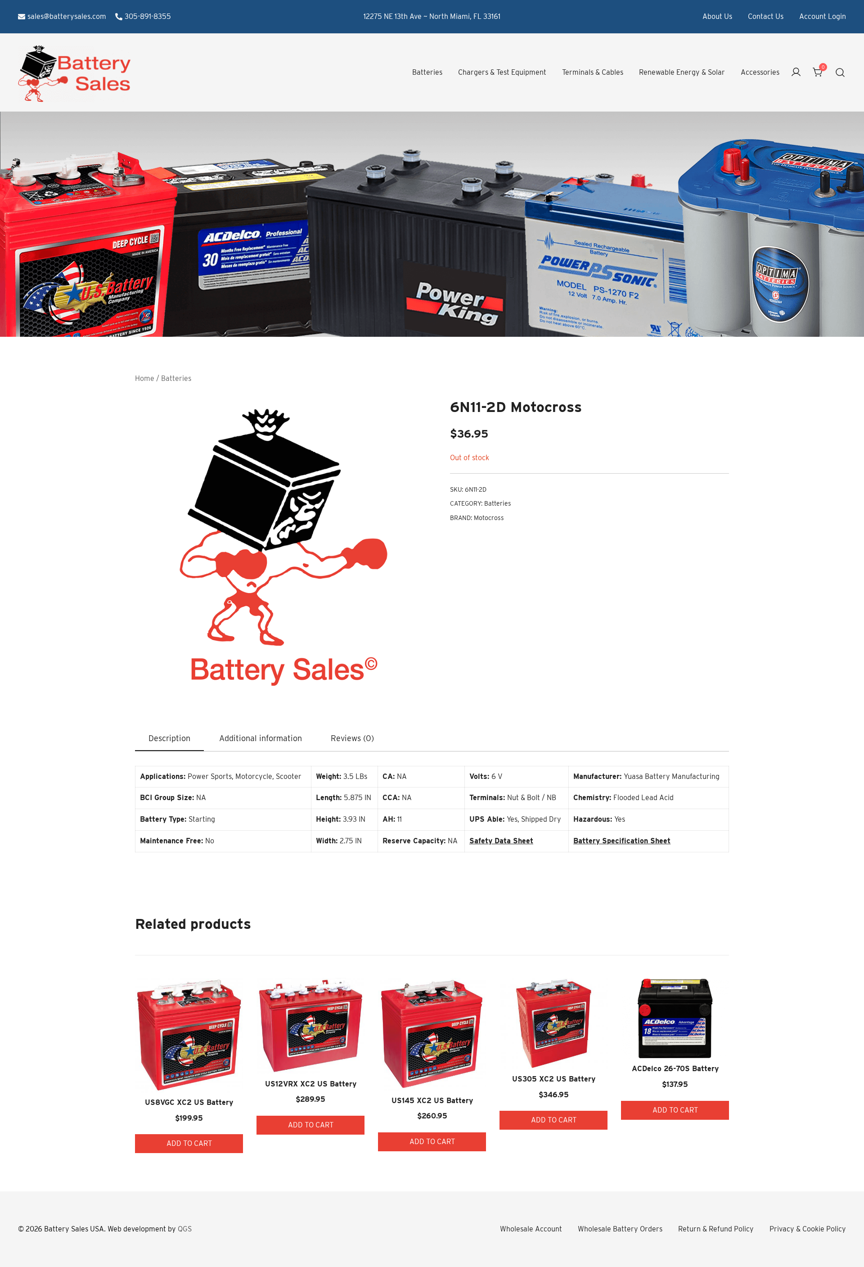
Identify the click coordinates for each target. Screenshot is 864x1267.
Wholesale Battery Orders (620, 1229)
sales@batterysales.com (66, 16)
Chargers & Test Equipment (502, 72)
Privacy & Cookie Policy (808, 1229)
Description (169, 738)
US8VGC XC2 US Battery (189, 1102)
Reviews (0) (352, 738)
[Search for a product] (840, 73)
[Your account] (796, 73)
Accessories (760, 72)
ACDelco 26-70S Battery (675, 1068)
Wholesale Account (531, 1229)
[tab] (169, 739)
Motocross (489, 517)
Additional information (260, 738)
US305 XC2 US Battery (553, 1079)
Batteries (427, 72)
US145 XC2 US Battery (432, 1100)
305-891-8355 (148, 16)
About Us (717, 16)
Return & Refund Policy (716, 1229)
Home (144, 378)
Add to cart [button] (189, 1143)
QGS (185, 1229)
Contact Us (765, 16)
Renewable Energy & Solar (682, 72)
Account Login (822, 16)
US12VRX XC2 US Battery (310, 1084)
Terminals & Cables (592, 72)
